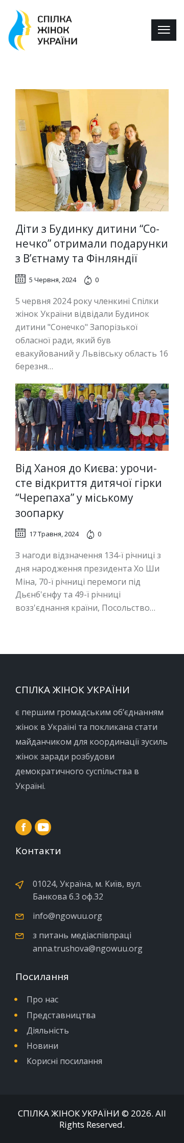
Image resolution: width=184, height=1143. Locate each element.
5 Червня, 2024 (52, 279)
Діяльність (48, 1030)
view (92, 150)
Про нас (42, 999)
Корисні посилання (64, 1061)
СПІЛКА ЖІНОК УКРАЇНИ (69, 1113)
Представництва (61, 1015)
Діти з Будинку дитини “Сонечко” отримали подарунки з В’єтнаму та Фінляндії (91, 244)
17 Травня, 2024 (54, 533)
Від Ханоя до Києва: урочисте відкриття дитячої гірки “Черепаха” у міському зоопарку (88, 490)
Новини (42, 1045)
